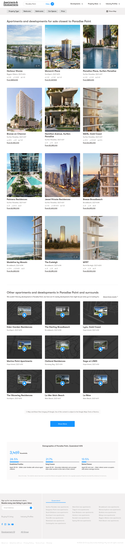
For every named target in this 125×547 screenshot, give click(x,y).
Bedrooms (27, 11)
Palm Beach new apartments (109, 521)
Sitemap (49, 543)
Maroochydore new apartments (110, 510)
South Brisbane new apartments (57, 512)
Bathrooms (39, 11)
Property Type (14, 11)
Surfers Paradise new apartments (57, 507)
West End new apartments (81, 507)
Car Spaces (52, 11)
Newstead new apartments (55, 521)
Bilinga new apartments (107, 515)
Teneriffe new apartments (54, 518)
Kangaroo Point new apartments (57, 510)
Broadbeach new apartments (109, 507)
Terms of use (40, 543)
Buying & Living (7, 517)
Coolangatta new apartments (56, 523)
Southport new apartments (55, 515)
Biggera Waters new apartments (110, 518)
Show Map (112, 11)
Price (63, 11)
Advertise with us (16, 543)
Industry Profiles (27, 517)
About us (4, 543)
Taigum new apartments (80, 510)
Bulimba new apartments (107, 512)
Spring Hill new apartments (81, 521)
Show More (62, 424)
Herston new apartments (81, 515)
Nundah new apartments (80, 518)
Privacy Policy (29, 543)
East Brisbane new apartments (82, 512)
